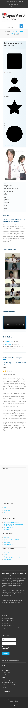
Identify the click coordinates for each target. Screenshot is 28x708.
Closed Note (7, 541)
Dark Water (7, 542)
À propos (6, 668)
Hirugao (6, 512)
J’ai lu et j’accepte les (12, 647)
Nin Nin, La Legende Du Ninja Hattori (13, 524)
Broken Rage (7, 514)
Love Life (6, 507)
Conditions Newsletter (9, 684)
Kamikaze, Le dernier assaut (11, 526)
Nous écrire (7, 672)
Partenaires (7, 670)
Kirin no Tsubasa (8, 552)
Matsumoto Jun (9, 341)
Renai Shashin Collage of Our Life (12, 558)
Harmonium (7, 529)
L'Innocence (7, 510)
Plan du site (7, 691)
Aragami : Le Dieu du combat (11, 539)
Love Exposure (7, 559)
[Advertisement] (14, 447)
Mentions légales (8, 681)
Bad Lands (6, 537)
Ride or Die (6, 556)
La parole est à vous (9, 673)
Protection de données (10, 682)
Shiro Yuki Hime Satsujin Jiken (11, 522)
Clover (5, 554)
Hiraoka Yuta (8, 344)
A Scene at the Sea (8, 509)
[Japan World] (14, 16)
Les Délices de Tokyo (9, 527)
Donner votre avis (8, 145)
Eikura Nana (8, 343)
